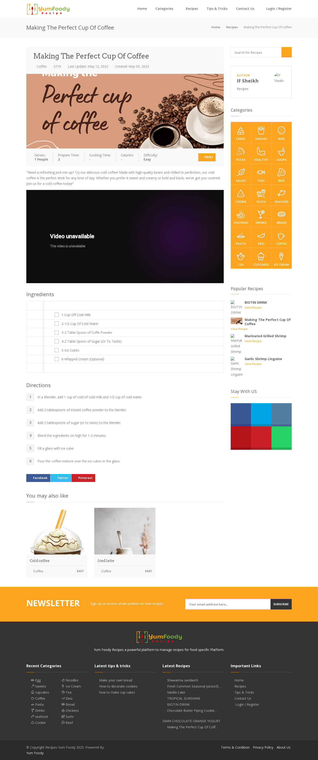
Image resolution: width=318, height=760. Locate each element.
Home (142, 8)
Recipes (192, 8)
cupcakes (261, 264)
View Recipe (253, 307)
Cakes (240, 139)
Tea (241, 264)
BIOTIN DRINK (256, 302)
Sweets (40, 686)
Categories (164, 8)
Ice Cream (281, 264)
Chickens (240, 222)
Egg (37, 680)
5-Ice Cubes (70, 350)
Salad (241, 181)
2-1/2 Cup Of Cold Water (79, 324)
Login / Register (278, 8)
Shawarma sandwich (182, 680)
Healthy (261, 160)
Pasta (241, 243)
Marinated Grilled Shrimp (265, 336)
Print (208, 157)
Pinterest (85, 478)
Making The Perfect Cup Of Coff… (192, 727)
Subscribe (281, 604)
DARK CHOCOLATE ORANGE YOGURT (191, 721)
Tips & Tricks (216, 8)
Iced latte (106, 561)
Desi (261, 243)
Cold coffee (40, 561)
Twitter (62, 478)
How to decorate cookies (118, 686)
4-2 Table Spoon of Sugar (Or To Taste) (91, 341)
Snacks (261, 139)
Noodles (71, 680)
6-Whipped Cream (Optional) (82, 359)
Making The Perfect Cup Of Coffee (268, 321)
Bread (281, 222)
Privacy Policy (263, 747)
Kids (281, 139)
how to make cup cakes (117, 692)
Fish (261, 181)
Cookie (240, 201)
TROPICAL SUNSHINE (183, 698)
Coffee (41, 66)
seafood (281, 201)
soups (281, 160)
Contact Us (245, 8)
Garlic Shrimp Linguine (263, 359)
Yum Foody (35, 753)
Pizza (240, 160)
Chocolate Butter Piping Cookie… (192, 710)
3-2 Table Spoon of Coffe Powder (86, 332)
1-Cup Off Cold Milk (76, 315)
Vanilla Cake (176, 692)
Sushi (261, 201)
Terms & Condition (235, 747)
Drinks (261, 222)
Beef (281, 181)
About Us (284, 747)
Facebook (40, 478)
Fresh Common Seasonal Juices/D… (194, 686)
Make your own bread (115, 680)
